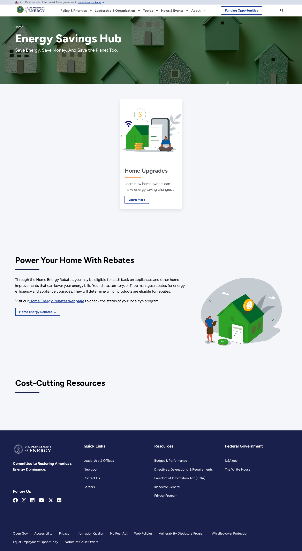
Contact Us (92, 478)
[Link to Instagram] (24, 500)
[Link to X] (50, 500)
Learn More (134, 200)
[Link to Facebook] (15, 500)
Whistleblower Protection (230, 533)
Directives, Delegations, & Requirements (183, 469)
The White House (237, 469)
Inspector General (167, 487)
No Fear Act (119, 533)
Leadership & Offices (99, 461)
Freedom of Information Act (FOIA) (179, 478)
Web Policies (143, 533)
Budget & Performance (170, 461)
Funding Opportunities (241, 10)
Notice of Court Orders (81, 542)
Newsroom (91, 469)
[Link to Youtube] (41, 500)
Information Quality (90, 533)
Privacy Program (165, 496)
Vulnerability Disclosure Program (182, 533)
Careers (89, 487)
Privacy (64, 533)
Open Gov (20, 533)
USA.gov (231, 461)
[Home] (30, 11)
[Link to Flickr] (59, 500)
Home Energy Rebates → (37, 312)
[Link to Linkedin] (32, 500)
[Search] (282, 10)
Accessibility (43, 533)
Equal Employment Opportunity (35, 542)
